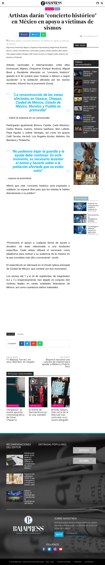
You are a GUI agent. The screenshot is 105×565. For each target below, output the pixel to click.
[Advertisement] (38, 215)
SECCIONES (84, 460)
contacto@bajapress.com (77, 536)
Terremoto (20, 334)
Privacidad (63, 562)
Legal (49, 562)
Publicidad (77, 562)
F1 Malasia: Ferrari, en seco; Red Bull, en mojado (20, 360)
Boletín (59, 534)
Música (57, 9)
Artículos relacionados (20, 373)
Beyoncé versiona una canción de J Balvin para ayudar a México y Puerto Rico (56, 363)
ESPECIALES (84, 450)
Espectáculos (49, 9)
